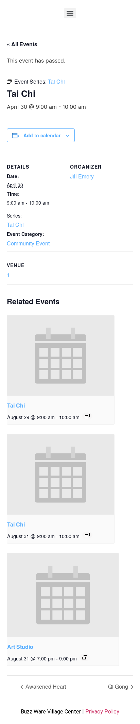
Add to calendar (41, 135)
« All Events (22, 44)
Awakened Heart (45, 686)
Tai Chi (15, 224)
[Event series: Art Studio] (84, 657)
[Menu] (70, 13)
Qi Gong (118, 686)
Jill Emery (82, 176)
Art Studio (20, 647)
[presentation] (60, 355)
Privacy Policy (102, 711)
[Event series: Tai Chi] (87, 416)
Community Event (28, 243)
